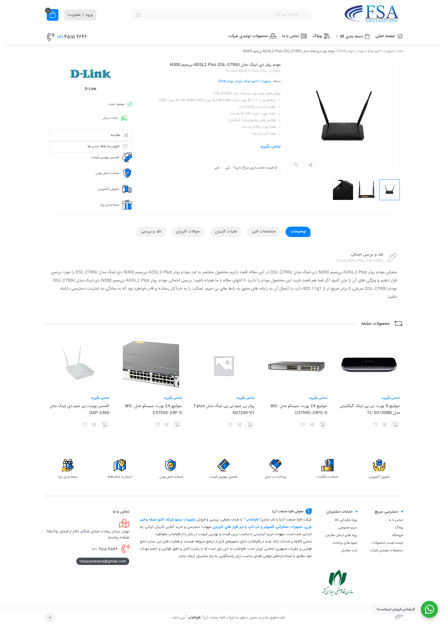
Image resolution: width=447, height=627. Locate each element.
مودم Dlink (346, 51)
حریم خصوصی (347, 528)
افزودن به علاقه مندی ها (104, 146)
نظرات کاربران (226, 231)
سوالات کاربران (188, 231)
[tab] (298, 232)
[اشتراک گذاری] (310, 164)
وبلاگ (399, 528)
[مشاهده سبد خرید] (52, 15)
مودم (360, 51)
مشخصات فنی (263, 231)
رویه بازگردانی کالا (345, 520)
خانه (400, 51)
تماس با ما (396, 520)
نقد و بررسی (151, 231)
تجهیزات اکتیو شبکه (380, 51)
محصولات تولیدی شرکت (386, 550)
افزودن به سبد (395, 424)
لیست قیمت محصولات (387, 543)
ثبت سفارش (349, 550)
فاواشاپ (252, 520)
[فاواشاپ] (360, 14)
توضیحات (298, 231)
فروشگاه (397, 535)
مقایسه (115, 135)
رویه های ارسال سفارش (341, 535)
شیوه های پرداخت (345, 543)
